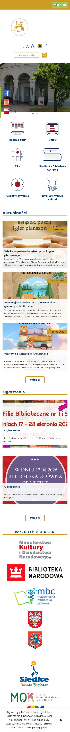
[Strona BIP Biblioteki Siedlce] (10, 111)
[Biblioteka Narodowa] (35, 572)
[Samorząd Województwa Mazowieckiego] (35, 619)
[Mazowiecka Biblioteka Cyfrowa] (35, 596)
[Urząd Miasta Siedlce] (35, 640)
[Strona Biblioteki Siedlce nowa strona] (46, 46)
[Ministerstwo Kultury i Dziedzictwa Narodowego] (35, 550)
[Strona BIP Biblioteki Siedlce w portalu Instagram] (6, 103)
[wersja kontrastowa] (40, 46)
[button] (60, 5)
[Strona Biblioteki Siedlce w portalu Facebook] (6, 94)
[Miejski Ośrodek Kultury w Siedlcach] (35, 697)
